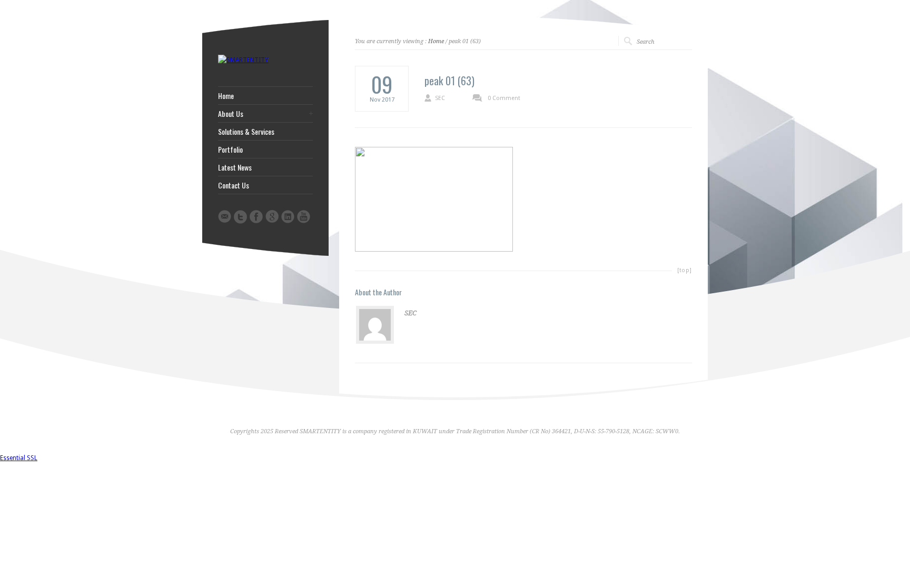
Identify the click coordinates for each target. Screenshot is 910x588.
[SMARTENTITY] (243, 60)
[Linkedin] (287, 216)
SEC (440, 98)
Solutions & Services (246, 131)
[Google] (272, 216)
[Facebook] (256, 216)
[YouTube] (303, 216)
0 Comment (504, 98)
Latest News (235, 167)
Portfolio (230, 149)
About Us (230, 113)
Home (436, 41)
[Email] (224, 216)
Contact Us (233, 185)
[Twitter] (240, 217)
